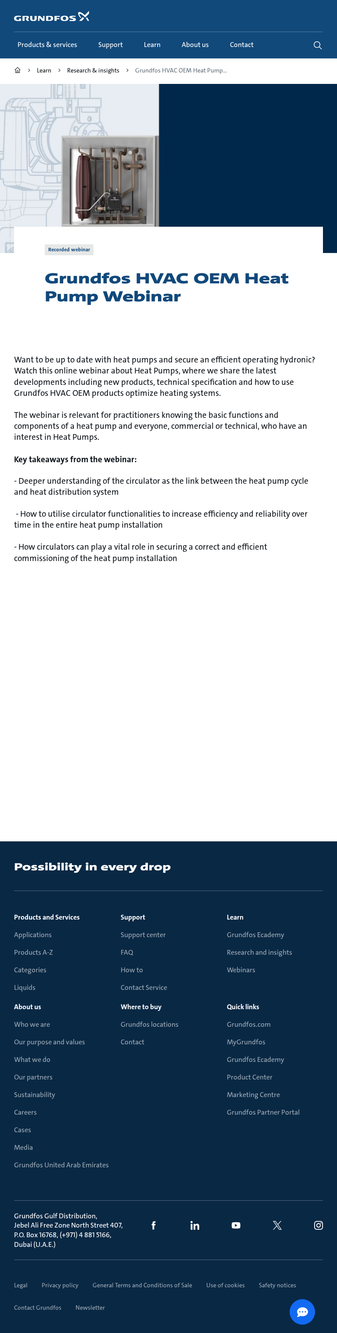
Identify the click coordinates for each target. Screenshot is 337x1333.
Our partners (33, 1077)
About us (27, 1006)
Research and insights (259, 952)
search (317, 45)
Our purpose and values (49, 1042)
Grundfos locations (150, 1024)
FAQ (127, 952)
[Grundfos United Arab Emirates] (17, 71)
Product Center (249, 1077)
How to (132, 969)
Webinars (241, 969)
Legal (21, 1285)
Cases (22, 1129)
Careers (25, 1112)
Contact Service (144, 987)
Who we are (32, 1024)
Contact (132, 1042)
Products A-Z (33, 952)
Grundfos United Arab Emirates (61, 1165)
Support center (143, 934)
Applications (33, 934)
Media (23, 1147)
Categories (30, 969)
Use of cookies (225, 1285)
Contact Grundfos (37, 1307)
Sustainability (34, 1094)
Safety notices (277, 1285)
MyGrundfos (246, 1042)
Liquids (25, 987)
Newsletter (90, 1307)
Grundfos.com (249, 1024)
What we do (32, 1059)
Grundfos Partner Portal (263, 1112)
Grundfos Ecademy (255, 934)
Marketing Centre (253, 1094)
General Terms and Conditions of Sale (142, 1285)
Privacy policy (60, 1285)
